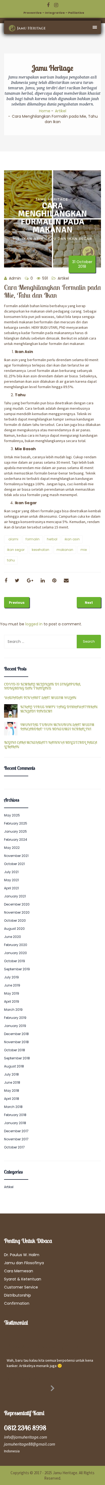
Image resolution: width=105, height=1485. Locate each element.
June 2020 (12, 936)
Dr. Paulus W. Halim (21, 1254)
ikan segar (15, 549)
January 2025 (15, 831)
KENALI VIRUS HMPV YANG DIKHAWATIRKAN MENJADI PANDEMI (58, 709)
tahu (11, 560)
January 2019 (15, 1025)
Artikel (60, 111)
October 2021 (14, 864)
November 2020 (17, 912)
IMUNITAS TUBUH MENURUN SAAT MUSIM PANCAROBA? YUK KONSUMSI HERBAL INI (57, 727)
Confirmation (16, 1303)
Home (44, 111)
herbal (52, 539)
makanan (65, 549)
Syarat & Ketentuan (22, 1279)
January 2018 (15, 1123)
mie (83, 549)
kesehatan (40, 549)
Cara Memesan (18, 1271)
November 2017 (16, 1139)
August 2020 (14, 928)
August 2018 (14, 1066)
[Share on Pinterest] (54, 580)
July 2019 (11, 977)
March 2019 (13, 1009)
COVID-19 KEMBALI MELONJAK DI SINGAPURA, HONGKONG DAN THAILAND (42, 686)
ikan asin (72, 539)
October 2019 (14, 961)
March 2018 (13, 1106)
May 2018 (11, 1090)
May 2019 (11, 993)
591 (44, 278)
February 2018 (15, 1115)
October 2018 (14, 1050)
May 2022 (12, 847)
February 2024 (15, 839)
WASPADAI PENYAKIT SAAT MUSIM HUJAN (40, 698)
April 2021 (11, 888)
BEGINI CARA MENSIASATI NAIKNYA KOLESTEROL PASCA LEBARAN (50, 745)
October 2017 (14, 1147)
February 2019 (15, 1017)
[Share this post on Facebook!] (6, 580)
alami (13, 539)
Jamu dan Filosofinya (24, 1263)
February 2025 (15, 823)
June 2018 (12, 1082)
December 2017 (16, 1131)
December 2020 (17, 904)
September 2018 (17, 1058)
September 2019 (17, 969)
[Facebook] (48, 5)
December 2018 (16, 1034)
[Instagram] (56, 5)
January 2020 (15, 953)
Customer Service (21, 1287)
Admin (14, 278)
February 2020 (15, 944)
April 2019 (11, 1001)
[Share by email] (66, 580)
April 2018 (11, 1098)
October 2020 (15, 920)
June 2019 (12, 985)
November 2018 (16, 1042)
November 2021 (16, 855)
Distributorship (17, 1295)
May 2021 (11, 880)
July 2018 (11, 1074)
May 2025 (12, 815)
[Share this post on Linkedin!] (43, 580)
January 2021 (15, 896)
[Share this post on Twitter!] (17, 580)
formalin (33, 539)
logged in (34, 624)
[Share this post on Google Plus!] (30, 580)
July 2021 (11, 872)
